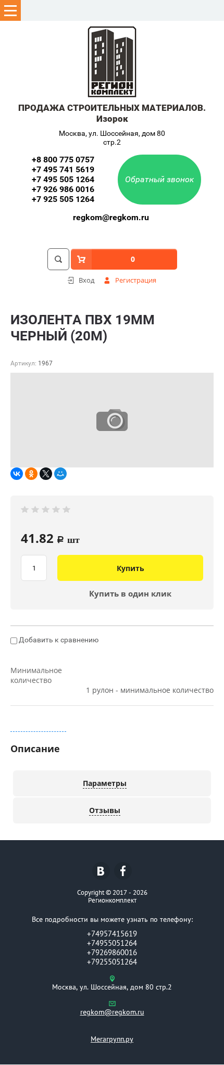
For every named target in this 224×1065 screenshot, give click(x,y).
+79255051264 (112, 962)
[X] (46, 473)
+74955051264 (112, 943)
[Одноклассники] (31, 473)
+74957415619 (112, 934)
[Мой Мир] (60, 473)
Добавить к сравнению (57, 640)
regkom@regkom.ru (111, 217)
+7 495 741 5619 (63, 169)
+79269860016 (112, 952)
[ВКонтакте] (16, 473)
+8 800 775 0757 (63, 159)
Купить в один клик (130, 593)
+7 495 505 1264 (63, 179)
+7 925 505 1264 (63, 199)
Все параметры (38, 726)
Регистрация (135, 280)
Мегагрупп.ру (112, 1039)
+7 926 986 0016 (63, 189)
